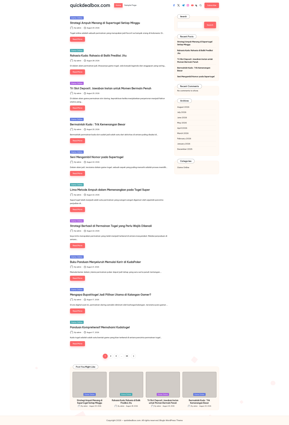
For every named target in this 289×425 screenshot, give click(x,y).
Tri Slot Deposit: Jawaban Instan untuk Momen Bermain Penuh (110, 88)
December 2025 (184, 149)
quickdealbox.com (90, 5)
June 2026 (182, 117)
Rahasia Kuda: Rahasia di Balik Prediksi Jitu (98, 55)
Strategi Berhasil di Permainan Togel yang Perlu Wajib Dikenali (111, 226)
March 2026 (183, 133)
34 (127, 356)
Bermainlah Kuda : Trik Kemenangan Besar (97, 124)
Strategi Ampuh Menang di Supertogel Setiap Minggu (105, 23)
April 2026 (182, 128)
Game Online (77, 18)
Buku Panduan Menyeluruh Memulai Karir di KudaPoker (105, 262)
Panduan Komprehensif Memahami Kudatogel (100, 327)
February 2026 (184, 138)
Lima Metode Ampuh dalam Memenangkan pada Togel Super (110, 189)
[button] (211, 5)
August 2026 (183, 107)
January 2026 (183, 144)
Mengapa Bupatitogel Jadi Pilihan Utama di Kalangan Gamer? (110, 294)
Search (183, 16)
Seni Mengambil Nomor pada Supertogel (96, 157)
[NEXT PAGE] (133, 356)
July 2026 (181, 112)
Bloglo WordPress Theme (171, 420)
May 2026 (182, 123)
